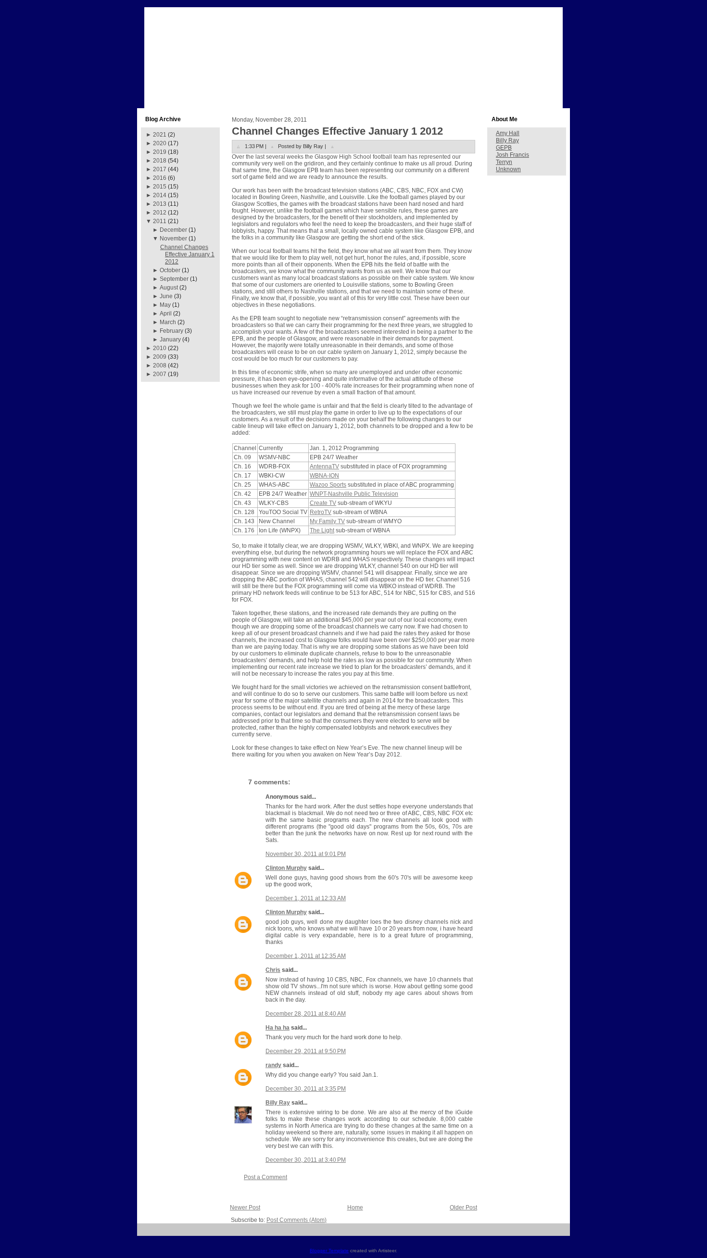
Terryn (504, 162)
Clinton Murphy (286, 868)
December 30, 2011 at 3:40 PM (305, 1160)
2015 (159, 186)
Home (355, 1207)
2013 (159, 204)
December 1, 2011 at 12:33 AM (305, 898)
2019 (159, 152)
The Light (322, 530)
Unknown (508, 169)
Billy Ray (277, 1102)
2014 (159, 195)
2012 (159, 212)
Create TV (323, 503)
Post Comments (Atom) (296, 1220)
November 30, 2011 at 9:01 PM (305, 854)
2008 (159, 365)
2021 (159, 134)
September (174, 279)
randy (273, 1065)
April (166, 313)
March (168, 322)
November (173, 238)
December (173, 229)
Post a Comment (265, 1177)
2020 (159, 143)
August (169, 287)
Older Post (463, 1207)
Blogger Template (329, 1250)
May (165, 305)
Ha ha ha (277, 1027)
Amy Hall (507, 133)
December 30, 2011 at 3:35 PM (305, 1088)
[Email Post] (332, 146)
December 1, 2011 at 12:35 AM (305, 956)
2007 (159, 374)
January (170, 339)
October (170, 270)
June (166, 296)
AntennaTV (324, 466)
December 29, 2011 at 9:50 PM (305, 1051)
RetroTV (320, 512)
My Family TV (327, 521)
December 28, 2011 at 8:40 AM (305, 1013)
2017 (159, 169)
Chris (272, 970)
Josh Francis (512, 154)
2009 (159, 356)
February (171, 330)
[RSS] (148, 1233)
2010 (159, 348)
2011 (159, 221)
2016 (159, 178)
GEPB (504, 147)
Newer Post (245, 1207)
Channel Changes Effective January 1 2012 (187, 254)
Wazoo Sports (328, 484)
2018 (159, 160)
